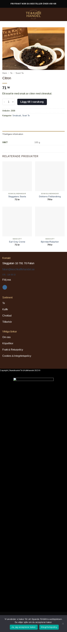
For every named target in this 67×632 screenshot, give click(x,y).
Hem (4, 73)
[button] (4, 14)
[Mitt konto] (57, 14)
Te (11, 73)
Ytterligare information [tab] (12, 134)
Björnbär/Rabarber (50, 242)
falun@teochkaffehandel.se (18, 269)
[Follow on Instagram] (4, 287)
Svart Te (20, 73)
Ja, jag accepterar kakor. (23, 627)
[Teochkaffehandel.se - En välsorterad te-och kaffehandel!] (33, 14)
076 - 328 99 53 (9, 275)
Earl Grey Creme (17, 242)
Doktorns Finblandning (50, 196)
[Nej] (63, 624)
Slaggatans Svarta (17, 196)
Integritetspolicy (49, 627)
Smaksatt (16, 115)
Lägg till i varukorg (32, 101)
